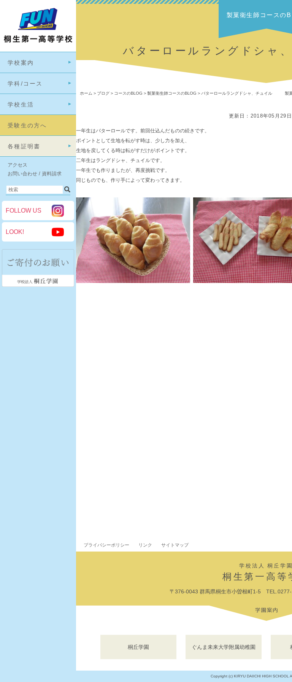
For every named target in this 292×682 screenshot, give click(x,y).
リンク (145, 545)
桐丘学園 (138, 647)
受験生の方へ (27, 125)
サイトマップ (175, 545)
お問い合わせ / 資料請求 (35, 173)
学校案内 (21, 62)
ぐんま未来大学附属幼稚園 (224, 647)
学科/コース (25, 83)
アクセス (17, 164)
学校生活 (21, 104)
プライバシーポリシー (106, 545)
